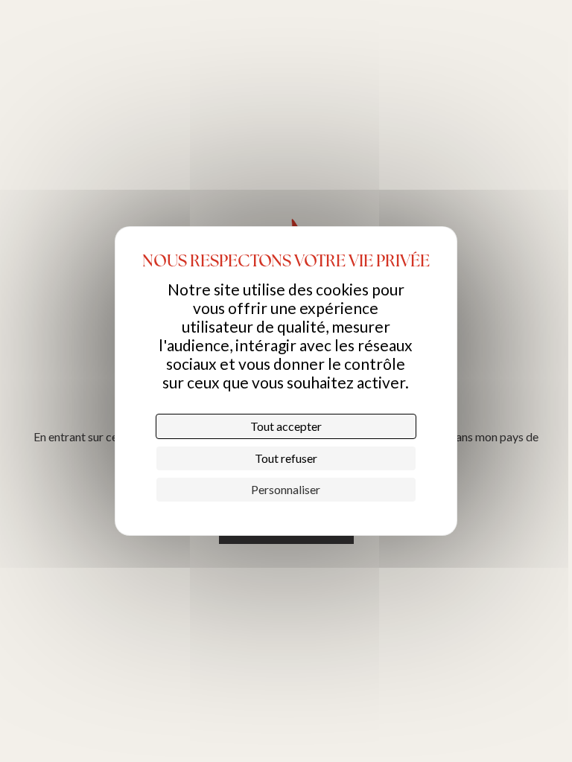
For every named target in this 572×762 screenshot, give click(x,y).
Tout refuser (286, 458)
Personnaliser (285, 489)
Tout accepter (286, 426)
